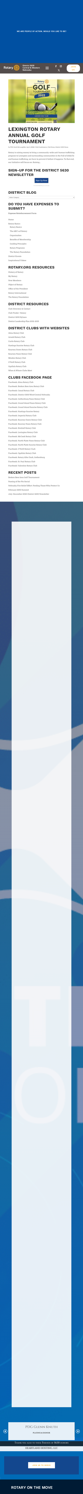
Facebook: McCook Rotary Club (22, 436)
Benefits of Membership (20, 240)
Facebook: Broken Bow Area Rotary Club (26, 386)
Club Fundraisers (41, 147)
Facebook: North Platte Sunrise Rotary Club (27, 445)
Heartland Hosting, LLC (41, 1448)
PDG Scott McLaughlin (18, 147)
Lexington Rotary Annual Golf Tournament (34, 135)
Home (11, 220)
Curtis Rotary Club (16, 341)
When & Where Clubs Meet (20, 371)
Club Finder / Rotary (17, 313)
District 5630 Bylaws (17, 317)
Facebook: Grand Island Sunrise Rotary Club (28, 407)
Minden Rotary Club (17, 358)
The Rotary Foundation (20, 252)
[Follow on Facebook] (56, 66)
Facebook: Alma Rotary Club (20, 382)
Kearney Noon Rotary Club (20, 354)
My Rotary (12, 276)
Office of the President (18, 289)
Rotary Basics (14, 224)
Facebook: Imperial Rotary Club (22, 416)
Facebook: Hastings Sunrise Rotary (23, 411)
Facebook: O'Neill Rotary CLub (21, 449)
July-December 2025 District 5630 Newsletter (28, 494)
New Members (14, 281)
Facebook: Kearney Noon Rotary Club (25, 424)
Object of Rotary (15, 285)
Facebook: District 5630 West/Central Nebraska (29, 395)
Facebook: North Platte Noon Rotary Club (26, 441)
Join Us (73, 68)
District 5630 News (61, 147)
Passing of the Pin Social (19, 482)
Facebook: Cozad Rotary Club (21, 391)
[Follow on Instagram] (61, 66)
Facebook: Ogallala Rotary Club (22, 453)
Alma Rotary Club (16, 333)
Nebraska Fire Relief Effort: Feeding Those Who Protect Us (34, 486)
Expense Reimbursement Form (22, 213)
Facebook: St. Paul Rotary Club (21, 462)
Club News (51, 147)
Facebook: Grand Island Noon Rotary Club (27, 403)
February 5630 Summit (18, 490)
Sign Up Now (41, 180)
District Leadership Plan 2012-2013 (23, 321)
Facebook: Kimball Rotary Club (22, 428)
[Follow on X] (59, 70)
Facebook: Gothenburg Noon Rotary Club (26, 399)
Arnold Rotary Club (16, 337)
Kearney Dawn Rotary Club (20, 350)
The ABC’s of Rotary (18, 231)
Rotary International (17, 293)
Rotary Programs (17, 248)
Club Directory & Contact (19, 309)
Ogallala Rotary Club (17, 366)
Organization (15, 235)
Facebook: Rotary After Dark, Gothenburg (26, 457)
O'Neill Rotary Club (16, 362)
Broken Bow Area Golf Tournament (23, 477)
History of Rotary (15, 272)
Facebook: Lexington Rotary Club (23, 432)
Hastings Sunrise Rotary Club (21, 346)
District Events (14, 256)
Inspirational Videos (17, 260)
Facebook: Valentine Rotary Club (22, 466)
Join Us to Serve (41, 1465)
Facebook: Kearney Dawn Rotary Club (25, 420)
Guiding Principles (18, 244)
